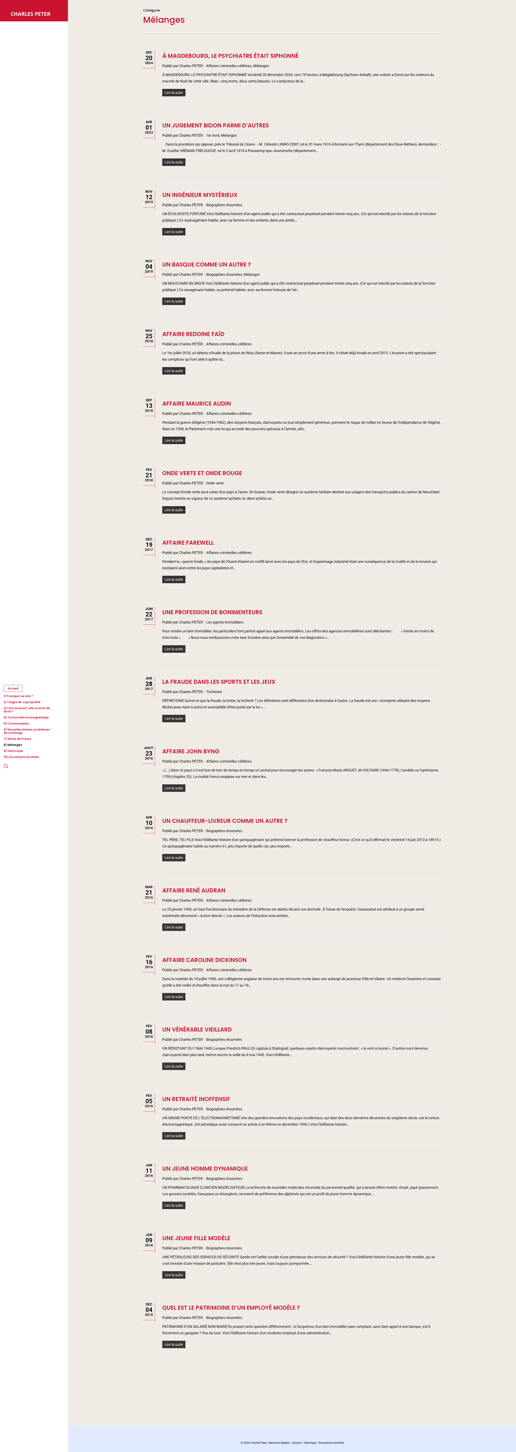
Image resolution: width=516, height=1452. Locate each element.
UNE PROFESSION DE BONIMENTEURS (212, 612)
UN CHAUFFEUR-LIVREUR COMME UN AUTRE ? (224, 821)
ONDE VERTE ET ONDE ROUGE (202, 473)
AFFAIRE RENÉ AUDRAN (193, 890)
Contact (296, 1442)
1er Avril (212, 135)
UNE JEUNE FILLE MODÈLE (196, 1238)
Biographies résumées (224, 205)
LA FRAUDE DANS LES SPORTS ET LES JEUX (218, 682)
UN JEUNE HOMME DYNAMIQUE (205, 1169)
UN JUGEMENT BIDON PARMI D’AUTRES (215, 125)
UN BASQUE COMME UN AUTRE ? (206, 265)
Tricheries (214, 692)
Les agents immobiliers (224, 622)
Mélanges (261, 66)
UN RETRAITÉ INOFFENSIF (196, 1099)
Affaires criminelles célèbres (229, 66)
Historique (310, 1442)
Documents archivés (331, 1442)
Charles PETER (191, 66)
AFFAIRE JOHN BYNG (190, 751)
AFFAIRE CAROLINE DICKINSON (204, 960)
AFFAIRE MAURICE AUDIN (196, 404)
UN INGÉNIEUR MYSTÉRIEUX (199, 195)
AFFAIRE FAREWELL (188, 543)
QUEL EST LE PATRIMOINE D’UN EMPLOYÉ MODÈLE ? (231, 1308)
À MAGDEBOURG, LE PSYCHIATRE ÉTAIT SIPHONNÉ (230, 56)
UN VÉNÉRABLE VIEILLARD (197, 1030)
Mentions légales (278, 1442)
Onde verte (215, 483)
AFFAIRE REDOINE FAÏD (193, 334)
